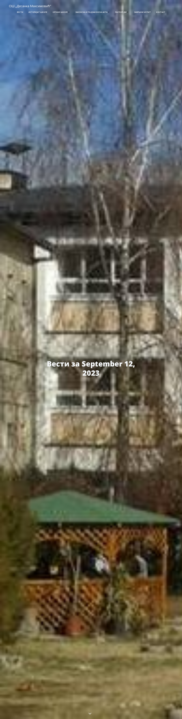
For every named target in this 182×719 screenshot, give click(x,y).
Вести (20, 12)
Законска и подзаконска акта (91, 12)
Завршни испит (142, 12)
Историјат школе (38, 12)
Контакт (160, 12)
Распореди (120, 12)
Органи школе (60, 12)
